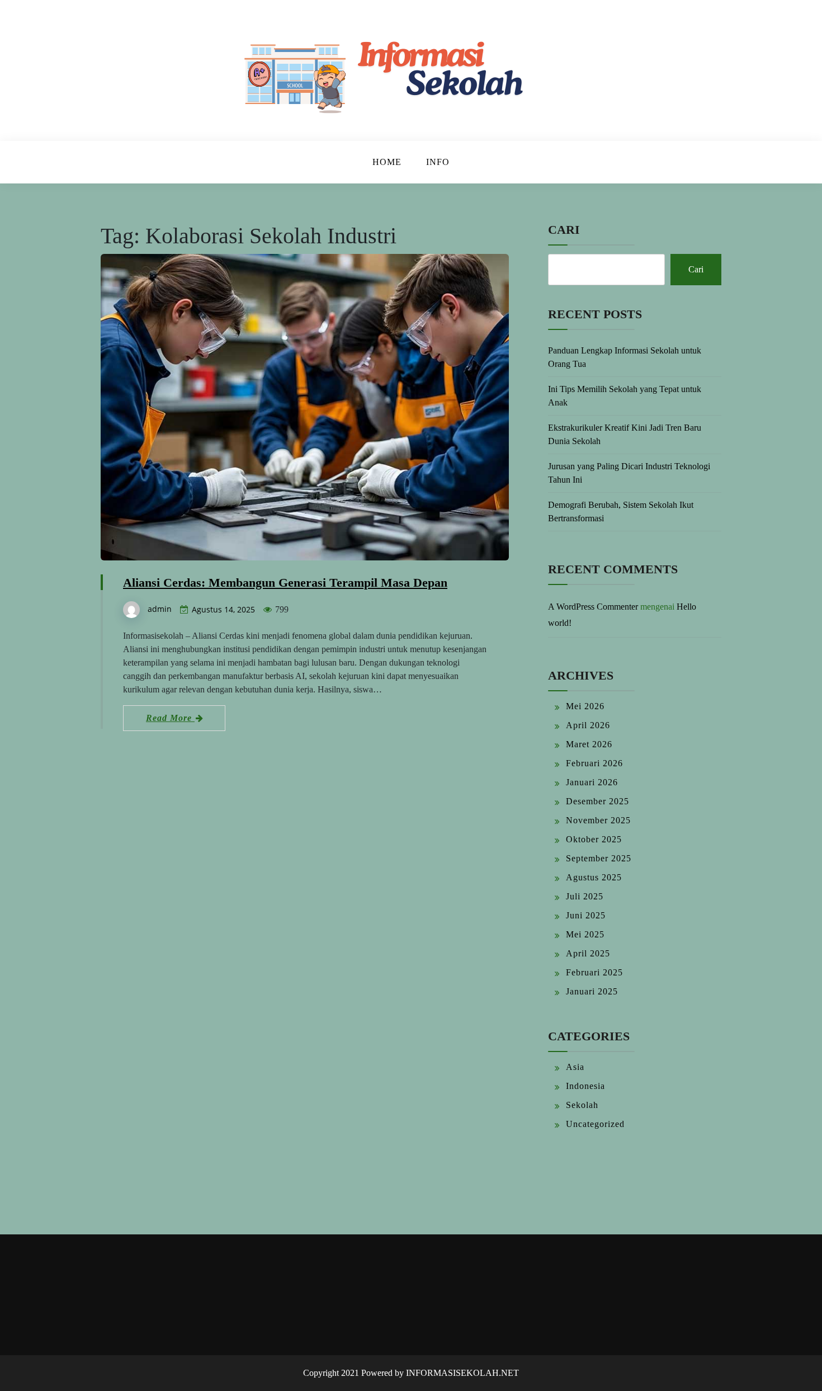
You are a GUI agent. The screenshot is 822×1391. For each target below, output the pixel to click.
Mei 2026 (585, 706)
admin (160, 608)
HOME (386, 162)
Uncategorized (595, 1124)
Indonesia (585, 1086)
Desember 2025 (597, 801)
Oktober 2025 (594, 839)
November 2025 (598, 820)
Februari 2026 (594, 763)
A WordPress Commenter (593, 606)
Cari (564, 230)
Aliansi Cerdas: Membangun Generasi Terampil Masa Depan (285, 583)
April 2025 (588, 953)
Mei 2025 (585, 934)
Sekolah (582, 1105)
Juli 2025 (584, 896)
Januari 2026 (592, 782)
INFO (438, 162)
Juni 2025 (586, 915)
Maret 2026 (589, 744)
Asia (575, 1067)
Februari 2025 (594, 972)
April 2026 (588, 725)
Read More (170, 718)
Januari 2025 (592, 991)
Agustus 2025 (594, 877)
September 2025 (598, 858)
